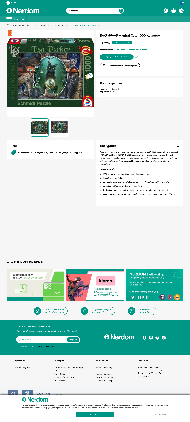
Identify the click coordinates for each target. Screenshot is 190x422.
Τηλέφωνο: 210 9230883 (148, 367)
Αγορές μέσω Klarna (104, 377)
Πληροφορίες (60, 371)
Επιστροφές (101, 371)
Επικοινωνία (60, 380)
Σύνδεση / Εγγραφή (21, 367)
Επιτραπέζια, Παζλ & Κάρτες (21, 25)
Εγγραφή (73, 340)
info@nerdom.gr (144, 376)
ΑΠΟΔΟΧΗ (95, 414)
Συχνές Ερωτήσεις (104, 374)
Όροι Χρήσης (60, 374)
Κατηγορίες (19, 19)
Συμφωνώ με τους (37, 346)
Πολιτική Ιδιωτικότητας (65, 377)
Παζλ (36, 25)
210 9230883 (17, 3)
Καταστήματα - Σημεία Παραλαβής (69, 367)
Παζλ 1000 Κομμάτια (60, 25)
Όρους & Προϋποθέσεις (44, 346)
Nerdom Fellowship (104, 380)
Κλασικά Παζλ (45, 25)
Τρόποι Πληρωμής (104, 367)
